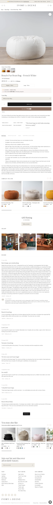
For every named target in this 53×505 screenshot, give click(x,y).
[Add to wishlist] (20, 182)
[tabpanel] (26, 157)
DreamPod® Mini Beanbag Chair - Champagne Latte (23, 444)
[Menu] (2, 5)
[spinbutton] (4, 104)
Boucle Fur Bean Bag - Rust (7, 202)
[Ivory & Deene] (26, 499)
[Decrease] (2, 104)
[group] (26, 85)
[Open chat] (50, 502)
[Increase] (6, 104)
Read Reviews (26, 1)
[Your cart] (50, 5)
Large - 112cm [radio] (26, 85)
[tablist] (26, 135)
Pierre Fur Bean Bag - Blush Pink (38, 443)
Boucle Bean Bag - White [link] (16, 9)
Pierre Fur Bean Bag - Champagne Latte (31, 202)
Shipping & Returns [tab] (28, 135)
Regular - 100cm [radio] (9, 85)
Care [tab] (19, 135)
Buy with (26, 109)
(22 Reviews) (7, 78)
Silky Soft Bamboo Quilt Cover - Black (8, 444)
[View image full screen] (26, 38)
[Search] (4, 5)
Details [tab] (4, 135)
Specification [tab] (12, 135)
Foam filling (4, 95)
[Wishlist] (48, 5)
